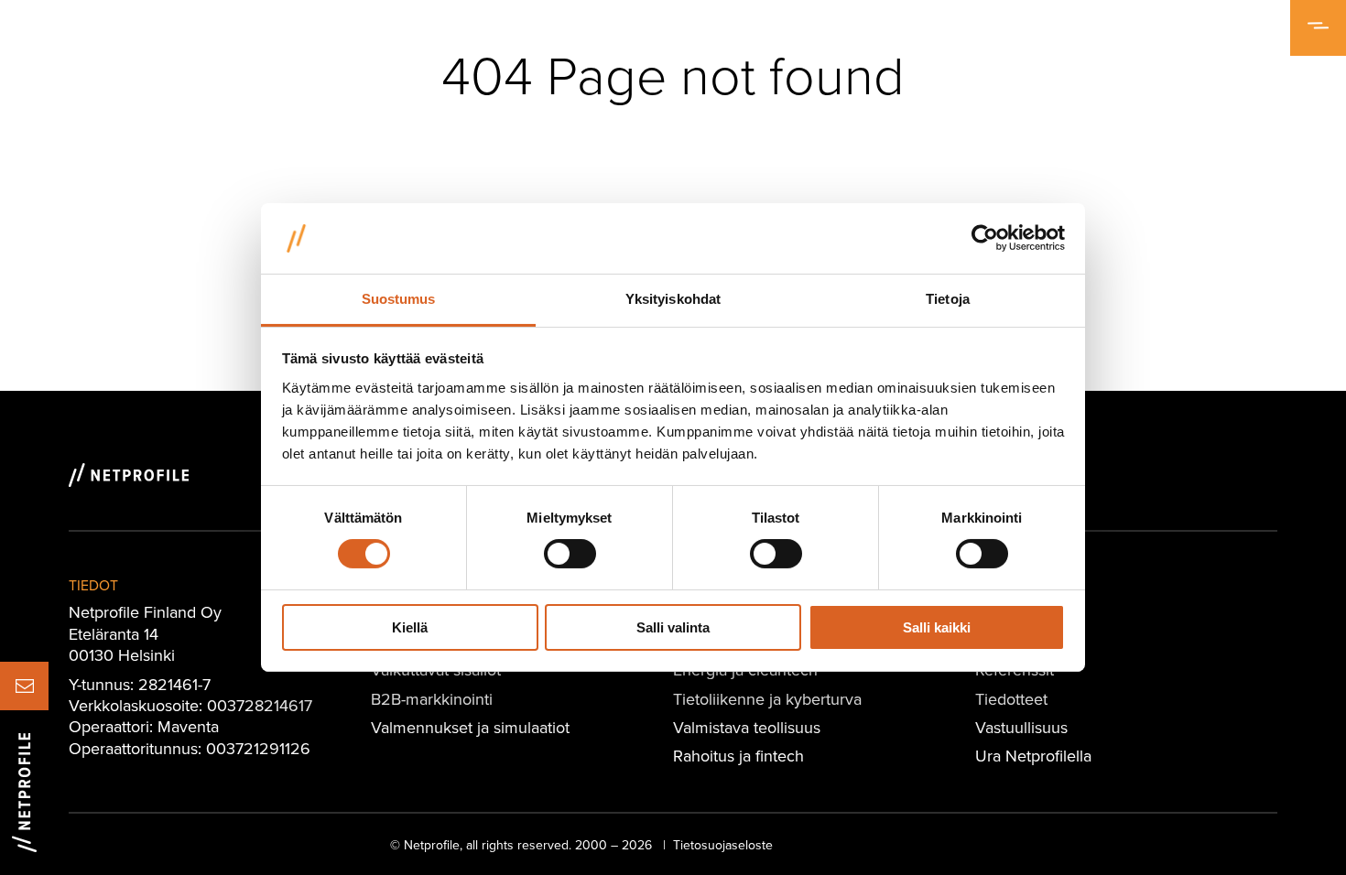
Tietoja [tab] (948, 299)
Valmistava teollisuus (746, 727)
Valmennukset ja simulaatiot (470, 727)
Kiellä (410, 627)
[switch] (570, 553)
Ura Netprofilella (1033, 755)
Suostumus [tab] (399, 299)
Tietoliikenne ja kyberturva (767, 698)
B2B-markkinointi (432, 698)
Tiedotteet (1011, 698)
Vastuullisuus (1021, 727)
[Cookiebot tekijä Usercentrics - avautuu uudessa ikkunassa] (985, 238)
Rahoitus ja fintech (738, 755)
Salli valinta (673, 627)
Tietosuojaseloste (723, 845)
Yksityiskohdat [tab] (673, 299)
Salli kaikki (937, 627)
